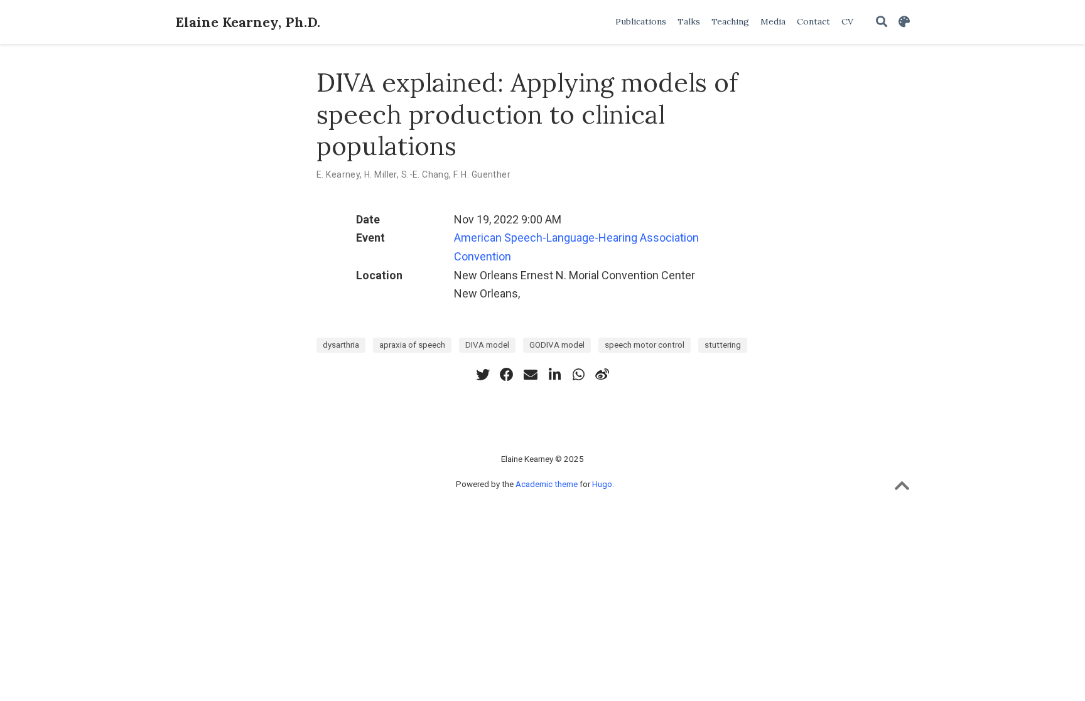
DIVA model (487, 345)
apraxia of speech (412, 345)
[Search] (881, 22)
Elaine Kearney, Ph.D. (247, 22)
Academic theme (547, 484)
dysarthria (341, 345)
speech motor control (644, 345)
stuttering (722, 345)
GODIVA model (557, 345)
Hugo (602, 484)
